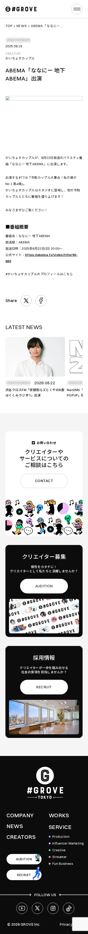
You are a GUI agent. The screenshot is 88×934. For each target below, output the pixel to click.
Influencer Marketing (68, 843)
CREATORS (21, 837)
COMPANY (20, 815)
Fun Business (62, 863)
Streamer (59, 856)
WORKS (59, 815)
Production (60, 836)
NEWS (15, 826)
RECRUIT (44, 687)
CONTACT (44, 480)
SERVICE (60, 827)
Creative (58, 850)
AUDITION (44, 586)
